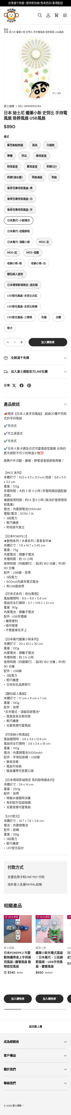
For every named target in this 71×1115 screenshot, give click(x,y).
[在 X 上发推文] (14, 385)
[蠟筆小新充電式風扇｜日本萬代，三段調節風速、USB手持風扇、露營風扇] (50, 929)
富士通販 (9, 106)
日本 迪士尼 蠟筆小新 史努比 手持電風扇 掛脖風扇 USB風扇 (34, 32)
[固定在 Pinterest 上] (29, 385)
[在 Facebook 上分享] (21, 385)
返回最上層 (35, 1026)
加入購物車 (48, 342)
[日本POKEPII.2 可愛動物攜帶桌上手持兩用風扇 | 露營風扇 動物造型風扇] (18, 929)
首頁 (6, 30)
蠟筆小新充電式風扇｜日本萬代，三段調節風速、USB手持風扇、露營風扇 (49, 959)
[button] (56, 15)
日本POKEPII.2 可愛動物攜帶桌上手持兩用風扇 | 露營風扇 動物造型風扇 (17, 959)
